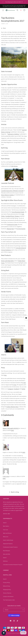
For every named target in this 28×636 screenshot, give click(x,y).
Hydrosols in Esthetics (13, 134)
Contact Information (8, 596)
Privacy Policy (6, 582)
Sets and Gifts (6, 554)
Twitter (23, 389)
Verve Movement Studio (18, 212)
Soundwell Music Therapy (12, 216)
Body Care (5, 536)
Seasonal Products (8, 543)
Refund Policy (6, 586)
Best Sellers (6, 526)
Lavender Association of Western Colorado (12, 190)
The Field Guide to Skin (9, 600)
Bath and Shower (7, 533)
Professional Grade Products (10, 547)
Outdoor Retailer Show (12, 406)
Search (5, 522)
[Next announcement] (25, 2)
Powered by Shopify (20, 633)
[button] (3, 10)
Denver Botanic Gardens (7, 195)
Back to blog (15, 492)
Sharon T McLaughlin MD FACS (11, 428)
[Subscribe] (23, 610)
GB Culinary (14, 166)
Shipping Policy (7, 589)
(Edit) (12, 430)
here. (5, 375)
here (24, 382)
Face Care (5, 529)
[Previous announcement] (3, 2)
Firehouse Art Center (12, 224)
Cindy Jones (6, 476)
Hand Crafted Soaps (8, 540)
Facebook (16, 389)
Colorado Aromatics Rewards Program (12, 564)
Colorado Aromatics (11, 633)
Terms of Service (7, 593)
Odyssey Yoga (10, 228)
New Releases (6, 550)
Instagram (10, 389)
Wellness (5, 561)
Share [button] (4, 28)
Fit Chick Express (20, 228)
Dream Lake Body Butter (7, 260)
